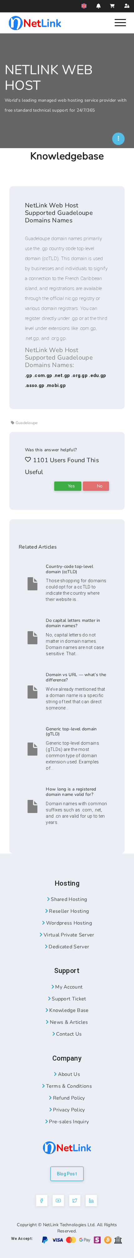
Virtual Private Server (68, 934)
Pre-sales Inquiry (68, 1121)
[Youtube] (58, 1200)
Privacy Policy (68, 1109)
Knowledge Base (68, 1010)
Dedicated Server (68, 946)
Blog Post (67, 1173)
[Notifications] (98, 6)
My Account (68, 987)
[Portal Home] (35, 23)
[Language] (84, 6)
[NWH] (118, 139)
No (99, 486)
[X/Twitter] (74, 1200)
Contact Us (68, 1034)
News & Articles (68, 1022)
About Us (68, 1074)
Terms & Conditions (68, 1086)
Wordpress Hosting (68, 923)
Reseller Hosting (68, 911)
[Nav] (120, 22)
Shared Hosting (68, 899)
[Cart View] (112, 6)
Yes (71, 486)
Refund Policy (68, 1098)
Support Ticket (68, 998)
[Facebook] (41, 1200)
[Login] (126, 6)
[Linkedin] (91, 1200)
